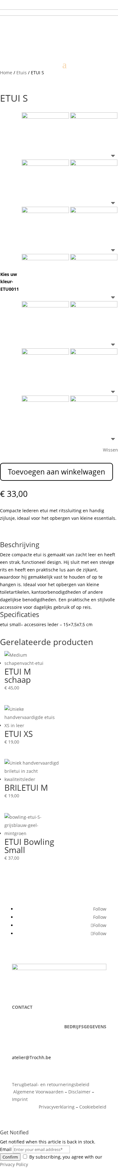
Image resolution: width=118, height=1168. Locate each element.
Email (6, 1149)
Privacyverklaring (57, 1107)
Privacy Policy (14, 1164)
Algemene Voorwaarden (38, 1092)
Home (6, 73)
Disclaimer (79, 1092)
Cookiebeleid (92, 1107)
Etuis (21, 73)
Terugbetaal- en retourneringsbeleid (50, 1084)
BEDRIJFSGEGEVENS (85, 1027)
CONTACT (22, 1007)
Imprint (20, 1099)
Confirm (10, 1157)
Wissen (110, 450)
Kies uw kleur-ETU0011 (9, 281)
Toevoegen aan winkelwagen (56, 472)
